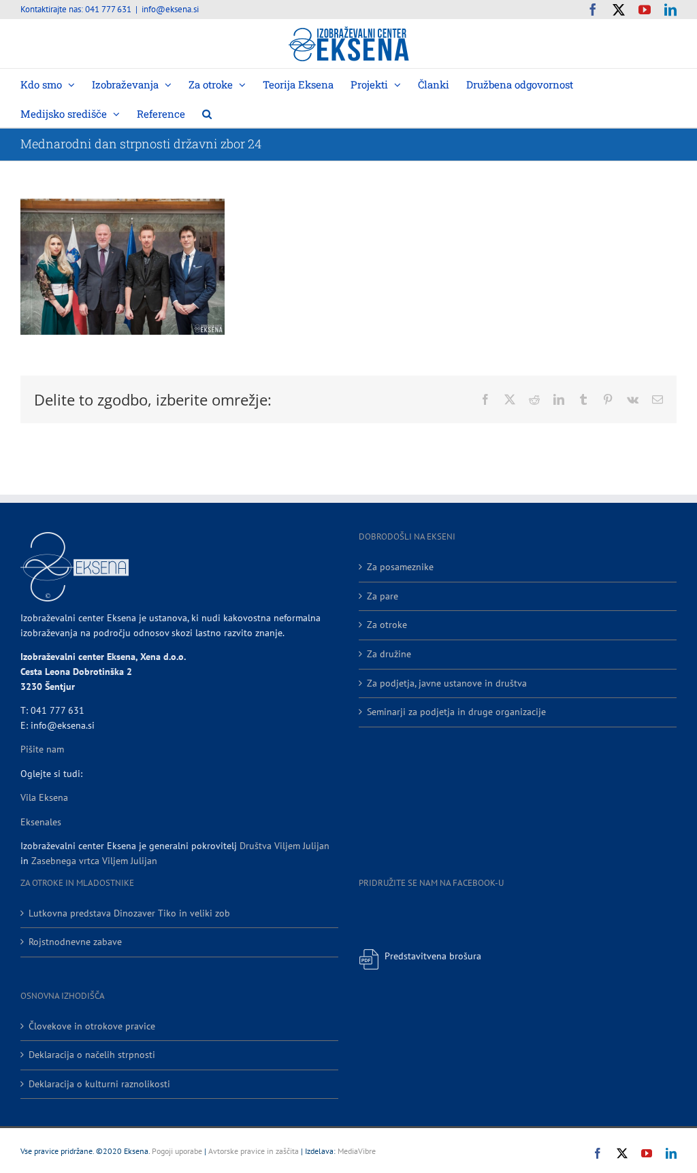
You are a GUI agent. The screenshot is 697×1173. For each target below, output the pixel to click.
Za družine (389, 654)
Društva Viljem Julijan (284, 846)
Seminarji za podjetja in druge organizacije (456, 712)
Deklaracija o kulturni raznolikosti (99, 1084)
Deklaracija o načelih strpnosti (92, 1054)
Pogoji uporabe (177, 1151)
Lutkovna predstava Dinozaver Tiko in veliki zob (129, 913)
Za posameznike (400, 567)
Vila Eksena (44, 797)
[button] (207, 112)
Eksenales (40, 822)
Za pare (382, 596)
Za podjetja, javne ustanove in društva (447, 683)
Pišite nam (42, 749)
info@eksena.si (170, 9)
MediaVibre (357, 1151)
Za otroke (387, 624)
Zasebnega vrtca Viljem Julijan (94, 861)
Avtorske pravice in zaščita (253, 1151)
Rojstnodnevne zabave (75, 942)
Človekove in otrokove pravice (92, 1026)
